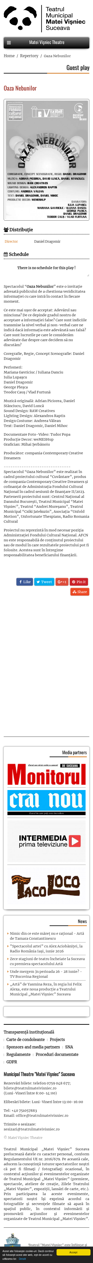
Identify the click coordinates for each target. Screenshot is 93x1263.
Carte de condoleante (25, 1039)
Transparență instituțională (29, 1032)
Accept (73, 1252)
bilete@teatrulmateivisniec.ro (30, 1088)
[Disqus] (46, 664)
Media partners (74, 752)
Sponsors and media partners (33, 1047)
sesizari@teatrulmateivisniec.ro (32, 1129)
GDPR (11, 1062)
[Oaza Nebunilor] (46, 159)
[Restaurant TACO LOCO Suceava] (46, 886)
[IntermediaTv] (46, 841)
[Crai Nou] (46, 802)
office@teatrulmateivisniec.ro (42, 1115)
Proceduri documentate (57, 1054)
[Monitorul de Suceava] (46, 774)
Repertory (29, 55)
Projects (57, 1039)
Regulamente (18, 1054)
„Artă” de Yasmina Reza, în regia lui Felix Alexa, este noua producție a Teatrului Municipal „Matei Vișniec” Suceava (46, 989)
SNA (69, 1047)
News (82, 921)
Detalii (21, 1259)
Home (9, 55)
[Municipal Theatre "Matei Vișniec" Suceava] (43, 18)
